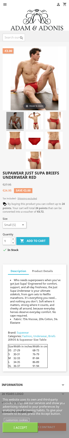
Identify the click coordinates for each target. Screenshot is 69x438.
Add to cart (32, 241)
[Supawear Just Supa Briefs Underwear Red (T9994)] (15, 121)
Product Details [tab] (42, 271)
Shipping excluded (27, 198)
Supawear (23, 332)
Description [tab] (18, 271)
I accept (20, 427)
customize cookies (16, 420)
